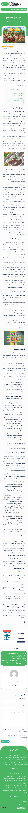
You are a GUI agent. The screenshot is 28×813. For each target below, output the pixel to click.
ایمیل (23, 705)
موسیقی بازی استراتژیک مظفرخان (15, 103)
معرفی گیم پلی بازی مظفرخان (16, 96)
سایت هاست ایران (22, 804)
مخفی (10, 90)
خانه (20, 22)
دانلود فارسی (5, 4)
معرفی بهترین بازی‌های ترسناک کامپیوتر (16, 774)
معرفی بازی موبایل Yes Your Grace (16, 663)
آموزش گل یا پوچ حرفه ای (18, 656)
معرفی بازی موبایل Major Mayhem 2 (17, 783)
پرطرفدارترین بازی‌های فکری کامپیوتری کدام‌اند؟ (14, 778)
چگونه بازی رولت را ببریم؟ (18, 658)
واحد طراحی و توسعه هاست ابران (10, 811)
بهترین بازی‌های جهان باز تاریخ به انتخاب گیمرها (14, 781)
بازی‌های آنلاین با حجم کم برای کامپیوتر (16, 776)
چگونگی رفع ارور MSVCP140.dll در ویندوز (14, 654)
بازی (17, 22)
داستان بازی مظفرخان (18, 93)
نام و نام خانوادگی (21, 698)
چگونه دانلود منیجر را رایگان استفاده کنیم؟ (15, 786)
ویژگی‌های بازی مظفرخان (17, 98)
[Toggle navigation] (25, 4)
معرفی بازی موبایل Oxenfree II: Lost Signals (13, 661)
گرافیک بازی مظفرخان (18, 100)
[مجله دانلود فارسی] (15, 4)
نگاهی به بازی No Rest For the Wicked (16, 788)
